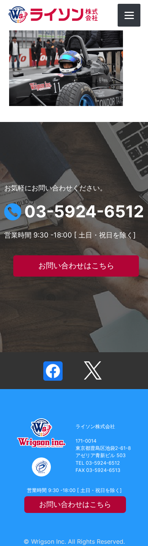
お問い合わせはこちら (76, 265)
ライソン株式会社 (53, 14)
